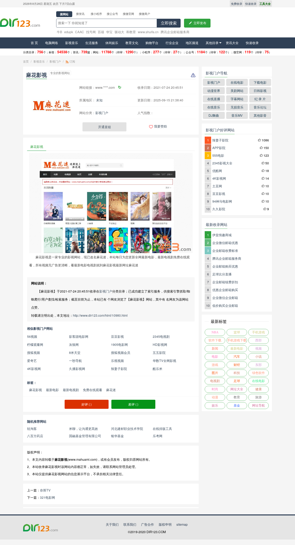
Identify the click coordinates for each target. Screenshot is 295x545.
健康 (258, 389)
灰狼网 (74, 344)
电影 (215, 356)
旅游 (258, 397)
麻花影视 (35, 389)
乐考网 (157, 436)
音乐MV (237, 115)
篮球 (237, 332)
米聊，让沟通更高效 (83, 428)
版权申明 (165, 524)
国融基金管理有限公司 (85, 436)
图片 (215, 373)
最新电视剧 (71, 389)
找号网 (91, 32)
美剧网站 (237, 90)
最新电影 (52, 389)
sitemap (182, 524)
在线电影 (237, 82)
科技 (237, 373)
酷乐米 (157, 368)
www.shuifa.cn (148, 32)
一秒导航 (75, 360)
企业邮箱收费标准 (225, 250)
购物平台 (151, 42)
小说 (258, 356)
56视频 (32, 336)
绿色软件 (258, 373)
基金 (237, 405)
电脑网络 (51, 42)
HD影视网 (160, 344)
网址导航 (258, 405)
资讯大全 (232, 42)
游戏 (215, 365)
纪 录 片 (260, 99)
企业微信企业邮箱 (225, 297)
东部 (258, 365)
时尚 (215, 389)
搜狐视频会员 (120, 352)
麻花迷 (111, 389)
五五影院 (159, 352)
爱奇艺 (32, 360)
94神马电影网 (222, 201)
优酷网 (217, 170)
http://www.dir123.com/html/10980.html (100, 315)
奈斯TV (45, 490)
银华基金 (117, 436)
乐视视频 (117, 360)
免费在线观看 (92, 389)
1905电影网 (119, 344)
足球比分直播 (222, 274)
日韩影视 (260, 90)
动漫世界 (213, 90)
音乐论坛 (260, 107)
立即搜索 (169, 23)
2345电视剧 (161, 336)
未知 (99, 100)
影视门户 (55, 61)
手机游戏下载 (236, 340)
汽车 (237, 356)
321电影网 (47, 497)
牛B (59, 32)
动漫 (215, 397)
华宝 (109, 32)
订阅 (72, 61)
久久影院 (218, 209)
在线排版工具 (162, 428)
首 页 (34, 42)
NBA (215, 332)
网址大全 (236, 389)
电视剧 (215, 381)
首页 (26, 61)
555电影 (218, 155)
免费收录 (236, 3)
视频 (258, 348)
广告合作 (147, 524)
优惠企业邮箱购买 (225, 289)
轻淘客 (32, 428)
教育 (237, 397)
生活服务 (91, 42)
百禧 (101, 32)
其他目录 (212, 42)
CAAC (79, 32)
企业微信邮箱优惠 (225, 242)
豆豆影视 (117, 336)
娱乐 (215, 405)
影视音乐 (71, 42)
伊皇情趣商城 (222, 235)
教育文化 (131, 42)
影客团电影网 (78, 336)
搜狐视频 (33, 352)
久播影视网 (77, 368)
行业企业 (172, 42)
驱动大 (119, 32)
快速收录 (250, 3)
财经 (237, 365)
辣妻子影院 (119, 368)
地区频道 (192, 42)
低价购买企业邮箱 (225, 305)
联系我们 (129, 524)
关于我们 (112, 524)
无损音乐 (237, 107)
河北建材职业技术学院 (127, 428)
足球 (237, 381)
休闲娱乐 (111, 42)
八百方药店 (35, 436)
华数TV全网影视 (164, 360)
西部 (258, 340)
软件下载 (215, 340)
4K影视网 (34, 368)
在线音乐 (213, 107)
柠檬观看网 (35, 344)
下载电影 (260, 82)
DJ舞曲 (214, 115)
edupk (68, 32)
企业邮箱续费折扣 (225, 282)
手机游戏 (258, 332)
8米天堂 (74, 352)
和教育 (131, 32)
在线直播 (213, 99)
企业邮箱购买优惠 (225, 266)
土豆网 (217, 186)
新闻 (215, 348)
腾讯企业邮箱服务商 (175, 32)
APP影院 (218, 147)
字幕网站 (237, 99)
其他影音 (260, 115)
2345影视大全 (222, 163)
